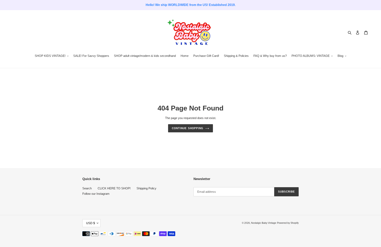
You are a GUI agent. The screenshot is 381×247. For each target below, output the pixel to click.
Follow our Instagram (96, 193)
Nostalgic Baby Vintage (263, 223)
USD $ (90, 223)
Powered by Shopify (288, 223)
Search (87, 188)
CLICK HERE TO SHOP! (114, 188)
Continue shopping (187, 128)
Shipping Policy (146, 188)
